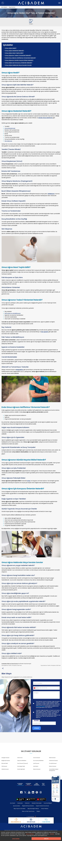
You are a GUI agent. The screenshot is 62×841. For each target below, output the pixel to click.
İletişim (38, 811)
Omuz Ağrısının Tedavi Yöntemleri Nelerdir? (18, 55)
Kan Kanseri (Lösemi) (22, 763)
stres (28, 480)
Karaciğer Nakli (21, 766)
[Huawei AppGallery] (41, 799)
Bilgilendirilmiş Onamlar (28, 806)
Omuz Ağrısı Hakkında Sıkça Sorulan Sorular (18, 65)
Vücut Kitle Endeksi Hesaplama (53, 769)
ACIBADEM (20, 784)
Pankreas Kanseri (53, 760)
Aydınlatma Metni (40, 706)
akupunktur (19, 369)
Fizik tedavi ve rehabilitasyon (13, 313)
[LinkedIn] (33, 792)
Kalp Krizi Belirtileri (21, 760)
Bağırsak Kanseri (6, 760)
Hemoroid (19, 757)
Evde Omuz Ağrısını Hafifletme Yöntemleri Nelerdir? (20, 58)
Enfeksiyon (51, 193)
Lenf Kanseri (36, 763)
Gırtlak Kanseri (5, 769)
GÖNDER (36, 728)
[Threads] (41, 792)
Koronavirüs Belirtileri (38, 760)
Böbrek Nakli (5, 763)
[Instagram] (37, 792)
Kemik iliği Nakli (21, 769)
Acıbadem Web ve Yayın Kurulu (10, 663)
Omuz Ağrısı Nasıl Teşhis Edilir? (14, 53)
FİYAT (43, 784)
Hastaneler (20, 803)
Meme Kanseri (36, 769)
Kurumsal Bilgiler (48, 803)
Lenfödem (35, 766)
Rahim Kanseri (52, 766)
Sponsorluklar (16, 806)
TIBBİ (36, 784)
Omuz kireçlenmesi (10, 128)
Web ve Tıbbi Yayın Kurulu (28, 811)
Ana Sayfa (12, 803)
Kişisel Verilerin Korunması (42, 806)
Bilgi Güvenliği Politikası (33, 808)
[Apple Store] (31, 799)
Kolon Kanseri (36, 757)
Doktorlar (27, 803)
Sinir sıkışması (8, 141)
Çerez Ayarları (15, 838)
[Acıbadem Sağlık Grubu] (31, 2)
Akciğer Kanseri (5, 757)
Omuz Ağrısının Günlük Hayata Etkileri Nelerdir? (19, 60)
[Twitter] (25, 792)
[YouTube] (29, 792)
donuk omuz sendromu (45, 117)
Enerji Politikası (44, 808)
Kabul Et (46, 838)
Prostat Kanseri (53, 763)
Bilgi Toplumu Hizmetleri (19, 808)
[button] (36, 688)
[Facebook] (21, 792)
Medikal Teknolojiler (37, 803)
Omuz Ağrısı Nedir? (10, 48)
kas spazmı (44, 331)
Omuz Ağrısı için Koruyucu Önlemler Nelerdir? (18, 63)
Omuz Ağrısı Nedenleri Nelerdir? (14, 50)
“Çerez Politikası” (30, 834)
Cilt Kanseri (4, 766)
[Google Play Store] (21, 799)
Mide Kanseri (52, 757)
